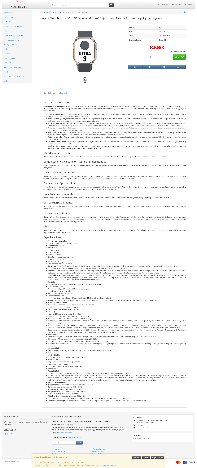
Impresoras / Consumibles (13, 35)
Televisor (7, 31)
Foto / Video (8, 63)
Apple (6, 81)
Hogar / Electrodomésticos (13, 67)
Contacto (177, 5)
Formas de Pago (98, 454)
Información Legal (98, 449)
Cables (6, 49)
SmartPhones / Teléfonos (13, 26)
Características (49, 93)
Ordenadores (8, 13)
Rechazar (146, 458)
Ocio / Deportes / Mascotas (14, 76)
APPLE (161, 27)
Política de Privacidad (66, 432)
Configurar (136, 458)
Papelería (7, 72)
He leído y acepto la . (68, 437)
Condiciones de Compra (61, 454)
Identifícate (164, 5)
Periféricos (7, 54)
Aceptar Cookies (157, 458)
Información (63, 93)
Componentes (9, 17)
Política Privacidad (58, 451)
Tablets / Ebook (9, 58)
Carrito (189, 5)
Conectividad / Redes (11, 40)
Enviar (79, 443)
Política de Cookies (109, 465)
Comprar (179, 56)
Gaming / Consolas (11, 44)
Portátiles (7, 22)
